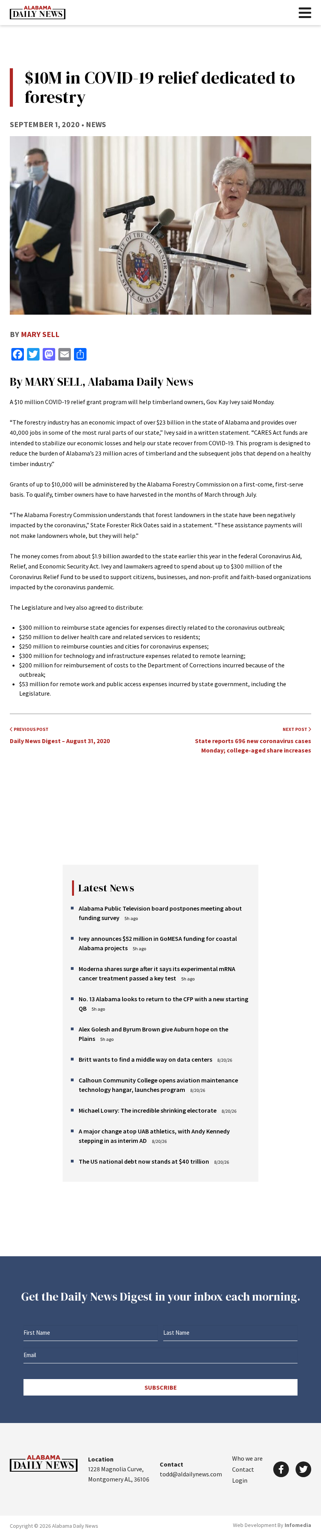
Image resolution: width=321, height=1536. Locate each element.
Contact (243, 1469)
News (96, 124)
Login (239, 1480)
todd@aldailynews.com (191, 1474)
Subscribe (160, 1387)
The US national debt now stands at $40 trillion (144, 1161)
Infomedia (298, 1525)
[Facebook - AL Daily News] (281, 1469)
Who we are (247, 1458)
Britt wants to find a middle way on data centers (145, 1059)
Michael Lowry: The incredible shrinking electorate (147, 1110)
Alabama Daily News (37, 12)
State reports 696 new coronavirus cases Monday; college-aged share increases (253, 740)
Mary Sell (40, 334)
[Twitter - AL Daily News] (303, 1469)
